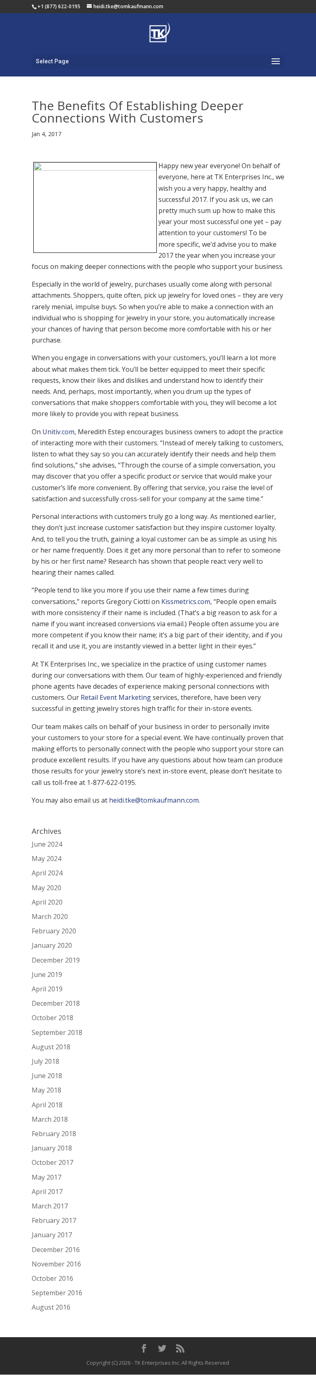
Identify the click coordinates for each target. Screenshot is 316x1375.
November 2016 (56, 1264)
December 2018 (56, 1003)
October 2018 (52, 1017)
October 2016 (52, 1278)
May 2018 (46, 1090)
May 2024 (46, 858)
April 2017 (47, 1191)
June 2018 (47, 1075)
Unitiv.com (58, 431)
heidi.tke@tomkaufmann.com (154, 800)
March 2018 (50, 1119)
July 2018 (45, 1061)
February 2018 (54, 1133)
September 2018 (57, 1032)
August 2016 (51, 1307)
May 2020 (46, 887)
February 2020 (54, 930)
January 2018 (52, 1148)
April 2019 (47, 988)
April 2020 (47, 902)
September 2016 (57, 1292)
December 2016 (56, 1249)
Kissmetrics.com (185, 601)
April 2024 (47, 872)
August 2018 (51, 1046)
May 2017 (46, 1177)
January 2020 (52, 945)
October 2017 (52, 1162)
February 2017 (54, 1220)
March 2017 (50, 1206)
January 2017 (52, 1234)
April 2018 (47, 1104)
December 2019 (56, 960)
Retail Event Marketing (116, 697)
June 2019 (47, 974)
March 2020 (50, 916)
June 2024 (47, 844)
